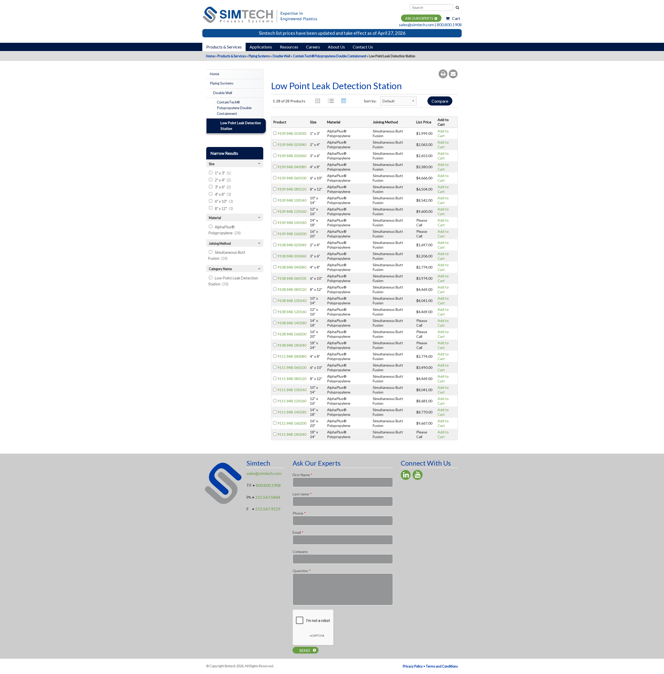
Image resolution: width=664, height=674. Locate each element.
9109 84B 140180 (292, 222)
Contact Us (363, 46)
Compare (440, 101)
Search (457, 7)
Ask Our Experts (419, 18)
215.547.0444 (267, 497)
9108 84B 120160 (292, 312)
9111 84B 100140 (292, 390)
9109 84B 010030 (292, 133)
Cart (456, 18)
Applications (261, 46)
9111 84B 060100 (292, 367)
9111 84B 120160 (292, 401)
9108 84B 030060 (292, 256)
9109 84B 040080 (292, 167)
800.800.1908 (449, 24)
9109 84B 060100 (292, 178)
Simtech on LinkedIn (406, 475)
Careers (313, 46)
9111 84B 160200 (292, 423)
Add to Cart (443, 133)
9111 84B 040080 (292, 356)
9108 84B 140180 (292, 323)
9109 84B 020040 (292, 144)
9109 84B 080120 (292, 189)
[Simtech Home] (259, 14)
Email (298, 532)
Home (210, 56)
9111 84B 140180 (292, 412)
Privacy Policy (413, 666)
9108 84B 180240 (292, 345)
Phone (299, 513)
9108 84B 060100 (292, 278)
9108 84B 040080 (292, 267)
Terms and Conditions (442, 666)
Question (302, 570)
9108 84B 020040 (292, 245)
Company (300, 551)
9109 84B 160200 (292, 233)
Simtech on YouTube (418, 475)
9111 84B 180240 (292, 434)
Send (304, 650)
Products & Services (224, 46)
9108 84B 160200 (292, 334)
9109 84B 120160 (292, 211)
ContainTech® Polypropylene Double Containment (329, 56)
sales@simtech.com (416, 24)
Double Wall (281, 56)
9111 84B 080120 (292, 378)
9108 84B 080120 (292, 289)
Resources (289, 46)
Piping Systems (259, 56)
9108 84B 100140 (292, 300)
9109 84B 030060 (292, 155)
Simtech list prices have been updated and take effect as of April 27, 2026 (332, 33)
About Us (336, 46)
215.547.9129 (267, 508)
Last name (302, 494)
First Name (303, 475)
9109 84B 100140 (292, 200)
